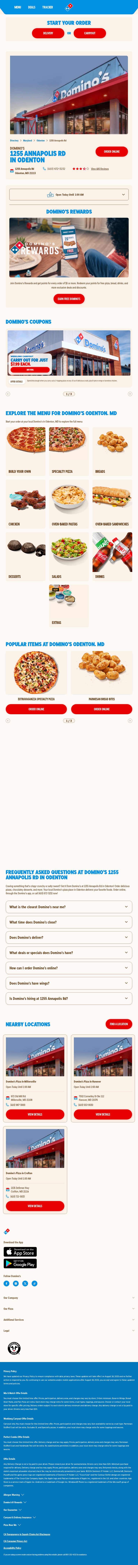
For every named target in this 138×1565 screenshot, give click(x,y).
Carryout (89, 33)
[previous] (8, 394)
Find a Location (119, 1024)
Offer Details (16, 381)
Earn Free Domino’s (69, 299)
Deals (31, 7)
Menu (17, 7)
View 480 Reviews (100, 168)
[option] (69, 358)
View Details (35, 1114)
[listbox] (69, 358)
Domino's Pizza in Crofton (19, 1173)
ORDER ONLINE (36, 709)
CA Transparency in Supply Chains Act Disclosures (27, 1534)
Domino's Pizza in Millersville (21, 1081)
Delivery (48, 33)
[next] (130, 394)
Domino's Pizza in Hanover (87, 1081)
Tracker (47, 7)
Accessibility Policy (12, 1548)
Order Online (112, 151)
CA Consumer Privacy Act (15, 1541)
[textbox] (69, 889)
